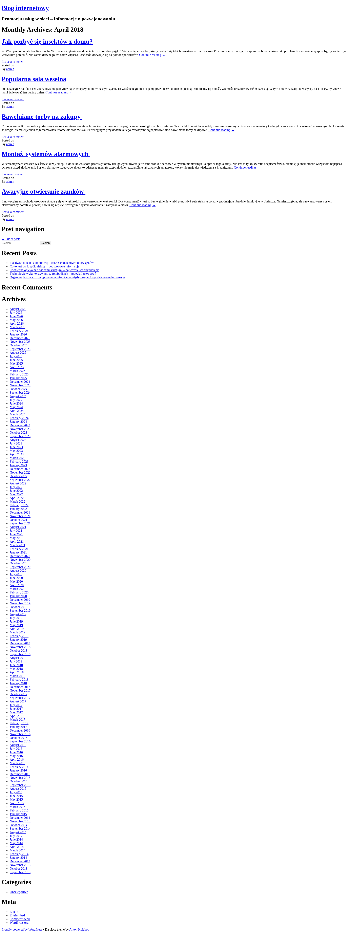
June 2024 (16, 403)
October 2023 (18, 432)
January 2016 (18, 770)
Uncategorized (19, 892)
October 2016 (18, 737)
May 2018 (16, 668)
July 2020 (16, 574)
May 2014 (16, 843)
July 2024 (16, 400)
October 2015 (18, 781)
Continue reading (152, 55)
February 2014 (19, 854)
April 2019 (17, 628)
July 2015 (16, 792)
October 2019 (18, 607)
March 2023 (17, 458)
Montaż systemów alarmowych (46, 153)
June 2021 (16, 534)
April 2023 (17, 454)
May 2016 (16, 756)
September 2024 (20, 392)
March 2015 (17, 806)
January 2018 (18, 683)
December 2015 (20, 774)
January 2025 (18, 378)
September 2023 (20, 436)
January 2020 (18, 596)
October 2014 (18, 825)
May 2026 (16, 320)
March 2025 (17, 370)
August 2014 (18, 832)
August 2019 (18, 614)
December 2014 (20, 817)
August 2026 (18, 309)
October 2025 (18, 345)
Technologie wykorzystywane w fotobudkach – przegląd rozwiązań (53, 273)
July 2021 (16, 530)
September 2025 (20, 349)
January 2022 (18, 509)
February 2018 (19, 679)
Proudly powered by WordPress (22, 929)
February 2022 (19, 505)
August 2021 (18, 527)
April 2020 (17, 585)
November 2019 (20, 603)
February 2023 (19, 461)
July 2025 (16, 356)
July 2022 (16, 487)
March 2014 (17, 850)
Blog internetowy (25, 8)
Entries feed (17, 915)
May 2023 (16, 450)
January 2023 (18, 465)
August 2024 (18, 396)
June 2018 (16, 665)
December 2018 (20, 643)
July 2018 (16, 661)
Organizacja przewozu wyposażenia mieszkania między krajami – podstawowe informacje (67, 277)
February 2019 (19, 636)
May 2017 (16, 712)
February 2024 (19, 418)
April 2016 (17, 759)
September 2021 (20, 523)
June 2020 (16, 578)
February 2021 (19, 548)
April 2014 (17, 846)
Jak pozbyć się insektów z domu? (47, 41)
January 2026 (18, 334)
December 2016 (20, 730)
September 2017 (20, 697)
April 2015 (17, 803)
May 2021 (16, 538)
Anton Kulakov (79, 929)
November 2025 (20, 341)
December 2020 (20, 556)
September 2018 (20, 654)
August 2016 (18, 745)
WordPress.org (19, 922)
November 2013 (20, 865)
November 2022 (20, 472)
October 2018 (18, 650)
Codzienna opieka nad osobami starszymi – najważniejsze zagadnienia (54, 270)
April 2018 (17, 672)
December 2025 (20, 338)
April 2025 (17, 367)
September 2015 (20, 785)
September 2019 (20, 610)
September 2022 (20, 479)
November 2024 (20, 385)
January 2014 (18, 857)
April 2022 (17, 498)
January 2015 (18, 814)
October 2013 (18, 868)
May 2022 (16, 494)
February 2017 (19, 723)
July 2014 (16, 836)
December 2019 (20, 599)
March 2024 (17, 414)
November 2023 (20, 429)
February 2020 (19, 592)
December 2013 (20, 861)
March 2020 (17, 588)
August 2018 (18, 657)
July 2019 (16, 618)
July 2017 (16, 705)
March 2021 (17, 545)
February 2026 (19, 330)
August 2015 (18, 788)
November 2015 (20, 777)
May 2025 (16, 363)
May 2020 (16, 581)
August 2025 (18, 352)
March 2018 (17, 676)
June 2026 (16, 316)
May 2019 (16, 625)
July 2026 (16, 312)
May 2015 (16, 799)
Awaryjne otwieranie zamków (43, 191)
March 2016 (17, 763)
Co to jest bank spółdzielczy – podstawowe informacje (44, 266)
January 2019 (18, 639)
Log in (14, 911)
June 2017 (16, 708)
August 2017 (18, 701)
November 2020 (20, 559)
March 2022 (17, 501)
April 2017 (17, 716)
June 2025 (16, 360)
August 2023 (18, 439)
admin (10, 69)
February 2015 (19, 810)
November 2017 (20, 690)
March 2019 (17, 632)
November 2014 (20, 821)
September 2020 (20, 567)
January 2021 (18, 552)
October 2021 (18, 519)
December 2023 (20, 425)
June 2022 (16, 490)
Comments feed (20, 919)
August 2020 (18, 570)
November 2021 (20, 516)
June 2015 (16, 796)
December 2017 (20, 687)
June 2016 (16, 752)
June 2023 (16, 447)
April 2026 (17, 323)
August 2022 (18, 483)
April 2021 (17, 541)
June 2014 (16, 839)
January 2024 (18, 421)
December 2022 (20, 469)
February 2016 (19, 766)
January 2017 (18, 727)
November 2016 (20, 734)
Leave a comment (13, 61)
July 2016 (16, 748)
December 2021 (20, 512)
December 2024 (20, 381)
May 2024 (16, 407)
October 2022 (18, 476)
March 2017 (17, 719)
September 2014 (20, 828)
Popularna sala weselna (34, 79)
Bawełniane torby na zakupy (42, 116)
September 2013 (20, 872)
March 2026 (17, 327)
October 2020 (18, 563)
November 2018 (20, 647)
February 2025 (19, 374)
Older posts (11, 239)
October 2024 (18, 389)
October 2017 (18, 694)
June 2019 (16, 621)
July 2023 (16, 443)
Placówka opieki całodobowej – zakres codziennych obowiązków (52, 262)
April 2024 (17, 410)
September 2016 (20, 741)
